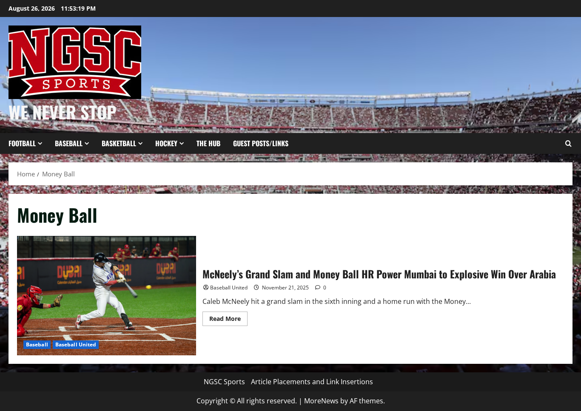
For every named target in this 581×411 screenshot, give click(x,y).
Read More (228, 320)
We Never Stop (63, 112)
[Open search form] (568, 144)
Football (22, 143)
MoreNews (321, 400)
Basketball (119, 143)
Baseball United (76, 344)
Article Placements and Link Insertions (312, 381)
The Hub (208, 143)
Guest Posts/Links (260, 143)
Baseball (69, 143)
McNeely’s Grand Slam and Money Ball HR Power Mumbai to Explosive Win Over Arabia (106, 295)
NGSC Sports (224, 381)
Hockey (166, 143)
